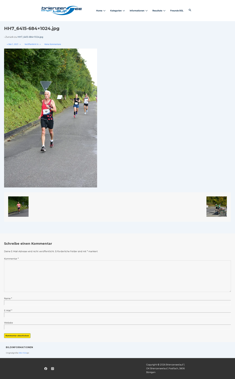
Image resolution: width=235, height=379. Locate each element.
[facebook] (45, 368)
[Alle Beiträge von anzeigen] (5, 44)
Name (7, 298)
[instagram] (52, 368)
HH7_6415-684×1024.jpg (30, 37)
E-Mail (7, 310)
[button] (190, 10)
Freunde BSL (176, 10)
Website (8, 322)
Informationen (137, 10)
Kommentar (11, 258)
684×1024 (23, 353)
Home (99, 10)
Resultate (157, 10)
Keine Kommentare (52, 44)
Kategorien (116, 10)
